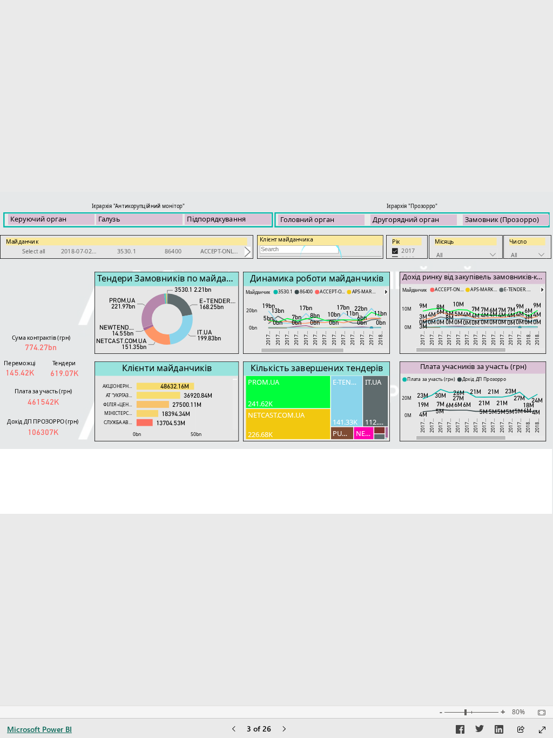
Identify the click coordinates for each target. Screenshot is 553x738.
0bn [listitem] (253, 328)
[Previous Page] (234, 729)
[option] (34, 251)
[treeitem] (288, 391)
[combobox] (466, 254)
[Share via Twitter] (479, 731)
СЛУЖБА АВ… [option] (118, 422)
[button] (386, 292)
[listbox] (126, 251)
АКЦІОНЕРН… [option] (117, 386)
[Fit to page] (539, 712)
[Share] (520, 730)
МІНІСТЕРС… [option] (118, 413)
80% (518, 712)
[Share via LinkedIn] (499, 731)
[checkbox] (407, 250)
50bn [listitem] (196, 434)
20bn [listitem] (251, 310)
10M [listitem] (407, 308)
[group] (51, 214)
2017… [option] (268, 338)
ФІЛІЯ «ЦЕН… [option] (117, 404)
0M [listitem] (408, 327)
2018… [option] (380, 338)
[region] (276, 353)
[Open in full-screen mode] (542, 730)
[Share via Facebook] (460, 731)
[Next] (248, 251)
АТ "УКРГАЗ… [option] (119, 395)
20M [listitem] (407, 397)
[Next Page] (284, 729)
